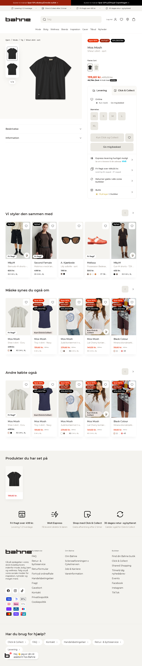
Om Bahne (71, 556)
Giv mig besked (117, 103)
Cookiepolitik (39, 602)
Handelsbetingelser (43, 578)
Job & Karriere (73, 569)
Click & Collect (126, 90)
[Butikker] (127, 19)
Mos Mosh (95, 47)
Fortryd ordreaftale (42, 573)
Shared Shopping (121, 565)
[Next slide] (12, 74)
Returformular (40, 569)
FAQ (34, 556)
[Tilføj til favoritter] (129, 137)
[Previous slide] (12, 47)
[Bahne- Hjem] (22, 19)
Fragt (35, 583)
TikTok (115, 592)
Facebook (117, 583)
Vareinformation (74, 573)
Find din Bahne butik (123, 556)
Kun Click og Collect (107, 137)
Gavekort (37, 588)
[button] (112, 161)
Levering (102, 90)
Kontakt (36, 592)
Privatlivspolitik (40, 597)
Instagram (117, 588)
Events (116, 578)
